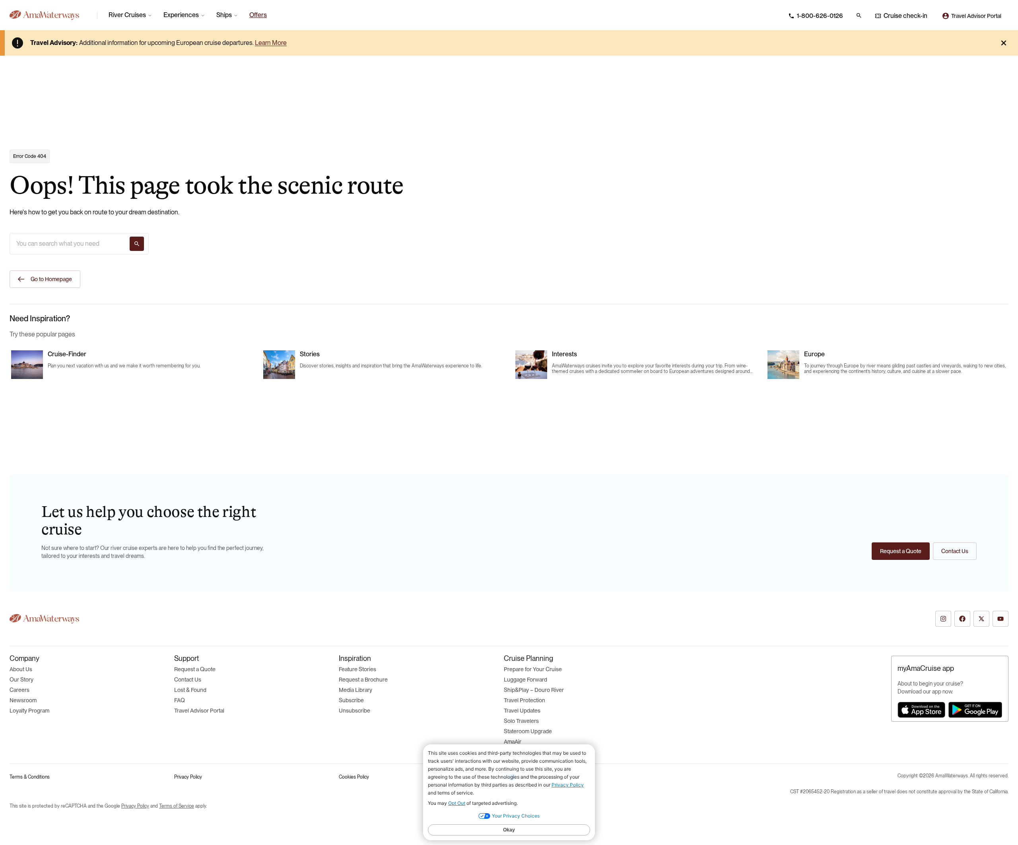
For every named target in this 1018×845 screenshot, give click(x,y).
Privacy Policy (188, 777)
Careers (19, 690)
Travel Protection (524, 700)
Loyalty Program (29, 711)
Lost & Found (190, 690)
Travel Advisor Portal (199, 711)
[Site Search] (859, 15)
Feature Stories (357, 669)
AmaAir (512, 742)
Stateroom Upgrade (528, 731)
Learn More (271, 43)
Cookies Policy (354, 777)
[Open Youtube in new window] (1000, 619)
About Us (21, 669)
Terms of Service (176, 806)
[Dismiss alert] (1003, 43)
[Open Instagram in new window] (943, 619)
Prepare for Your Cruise (533, 669)
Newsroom (23, 700)
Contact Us (187, 680)
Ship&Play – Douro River (534, 690)
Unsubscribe (354, 711)
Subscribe (351, 700)
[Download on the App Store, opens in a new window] (921, 710)
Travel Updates (522, 711)
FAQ (179, 700)
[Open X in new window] (981, 619)
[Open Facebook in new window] (962, 619)
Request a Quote (195, 669)
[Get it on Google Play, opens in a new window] (975, 710)
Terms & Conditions (30, 777)
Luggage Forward (525, 680)
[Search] (137, 244)
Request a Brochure (363, 680)
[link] (258, 15)
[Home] (50, 15)
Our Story (21, 680)
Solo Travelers (521, 721)
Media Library (355, 690)
